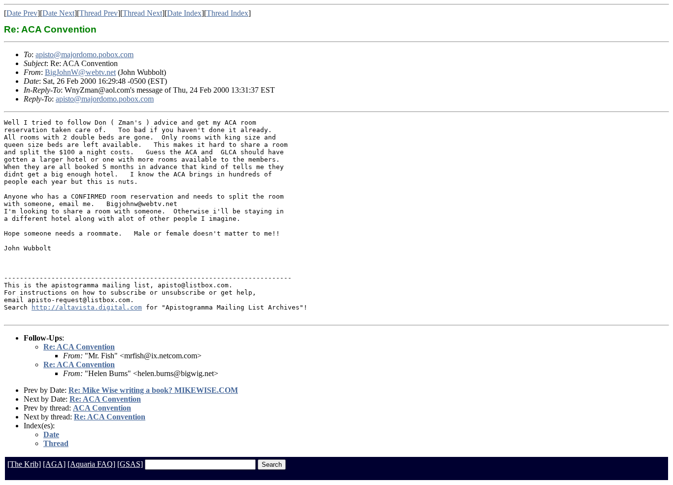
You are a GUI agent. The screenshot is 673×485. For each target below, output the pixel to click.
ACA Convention (102, 408)
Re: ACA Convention (79, 347)
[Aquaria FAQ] (91, 464)
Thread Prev (98, 13)
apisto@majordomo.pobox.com (84, 54)
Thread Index (227, 13)
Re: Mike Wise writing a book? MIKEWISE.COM (153, 390)
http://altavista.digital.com (87, 307)
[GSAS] (130, 464)
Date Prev (21, 13)
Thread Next (142, 13)
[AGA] (54, 464)
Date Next (58, 13)
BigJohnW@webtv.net (80, 72)
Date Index (184, 13)
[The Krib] (24, 464)
